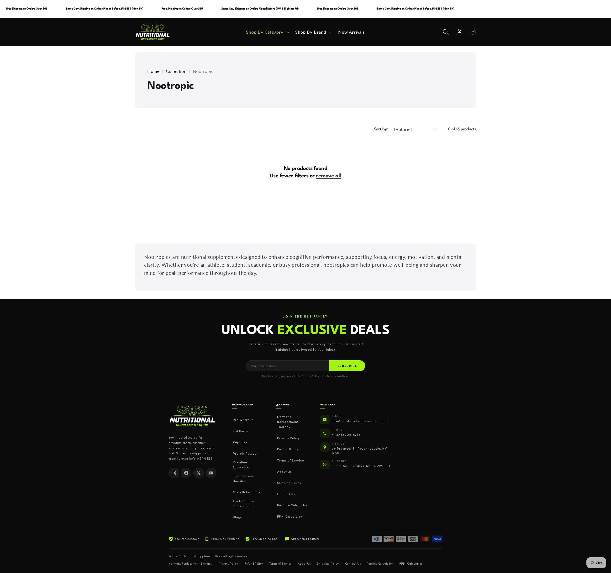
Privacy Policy (288, 438)
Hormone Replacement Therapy (288, 422)
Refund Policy (288, 449)
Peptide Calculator (292, 505)
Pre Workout (243, 420)
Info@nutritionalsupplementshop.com (361, 421)
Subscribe (347, 366)
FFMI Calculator (289, 517)
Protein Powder (245, 454)
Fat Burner (241, 431)
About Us (284, 472)
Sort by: (381, 129)
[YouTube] (210, 473)
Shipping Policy (289, 483)
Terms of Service (290, 460)
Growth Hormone (247, 492)
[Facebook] (186, 473)
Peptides (240, 442)
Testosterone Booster (243, 478)
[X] (198, 473)
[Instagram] (174, 473)
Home (153, 71)
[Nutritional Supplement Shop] (192, 416)
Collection (176, 71)
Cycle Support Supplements (244, 503)
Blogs (237, 517)
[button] (267, 32)
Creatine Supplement (242, 464)
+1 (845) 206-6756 (346, 435)
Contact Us (286, 494)
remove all (328, 176)
